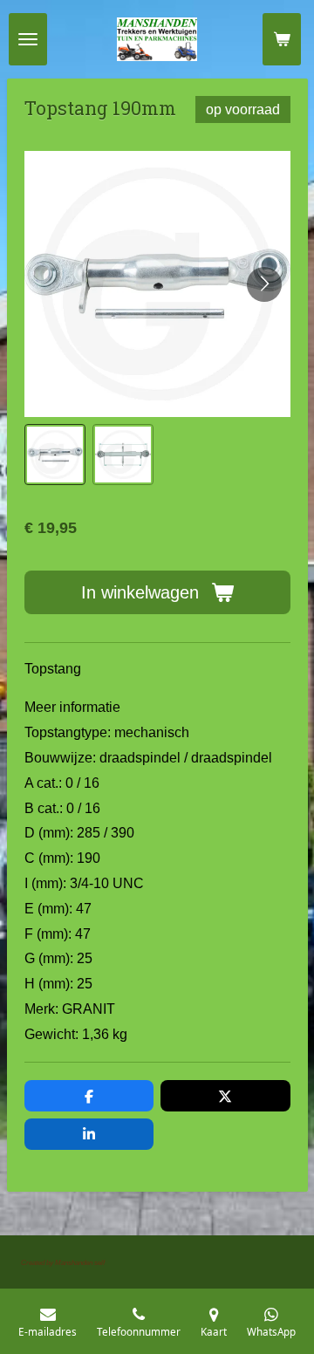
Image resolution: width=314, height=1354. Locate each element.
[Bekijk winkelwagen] (282, 39)
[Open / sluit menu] (28, 39)
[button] (54, 454)
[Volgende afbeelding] (264, 284)
